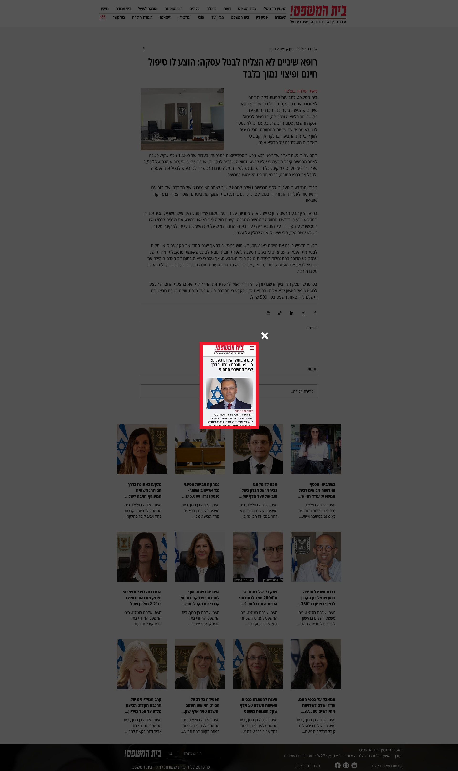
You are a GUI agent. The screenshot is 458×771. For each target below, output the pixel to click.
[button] (264, 335)
